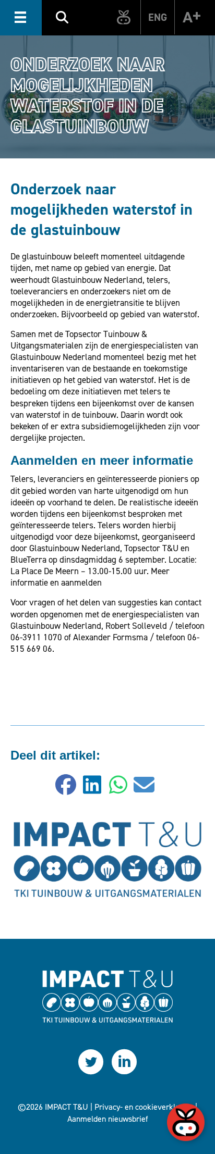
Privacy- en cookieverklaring (143, 1106)
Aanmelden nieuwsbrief (107, 1118)
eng (157, 17)
